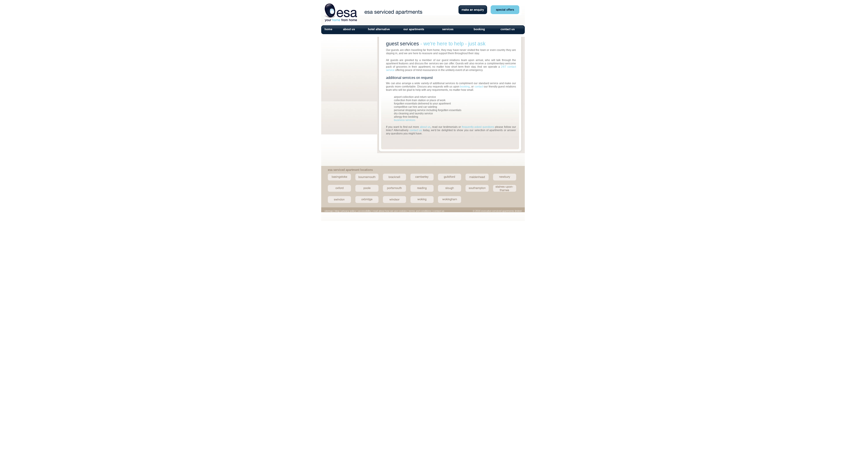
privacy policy (348, 211)
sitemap (329, 211)
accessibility (364, 211)
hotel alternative (379, 29)
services (447, 29)
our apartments (413, 29)
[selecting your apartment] (349, 76)
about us (349, 29)
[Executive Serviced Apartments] (341, 24)
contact (479, 86)
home (328, 29)
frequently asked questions (478, 127)
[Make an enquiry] (349, 162)
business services (404, 120)
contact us (508, 29)
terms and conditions (420, 211)
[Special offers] (506, 14)
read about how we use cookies (390, 211)
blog (337, 211)
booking (479, 29)
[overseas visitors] (349, 119)
